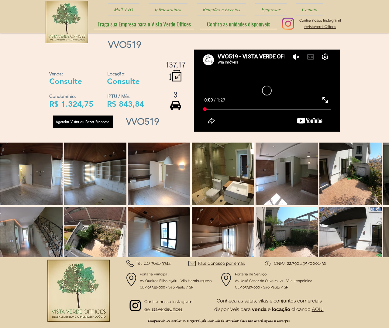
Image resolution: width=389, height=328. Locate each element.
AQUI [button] (318, 309)
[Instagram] (288, 24)
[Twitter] (135, 305)
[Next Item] (378, 205)
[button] (238, 24)
